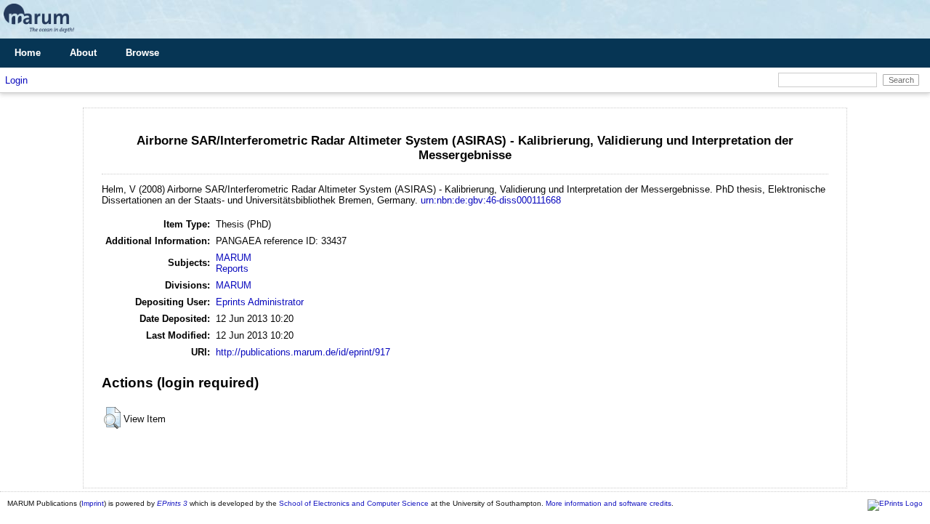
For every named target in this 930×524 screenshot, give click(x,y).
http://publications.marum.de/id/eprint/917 (303, 352)
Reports (232, 268)
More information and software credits (608, 503)
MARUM (233, 257)
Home (28, 52)
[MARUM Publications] (39, 33)
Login (16, 80)
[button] (112, 418)
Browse (142, 52)
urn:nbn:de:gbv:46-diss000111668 (491, 200)
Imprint (92, 503)
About (83, 52)
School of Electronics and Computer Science (354, 503)
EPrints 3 (172, 503)
